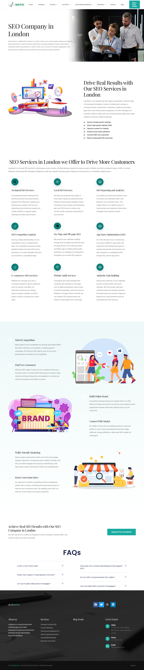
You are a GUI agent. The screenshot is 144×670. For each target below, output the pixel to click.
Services (45, 619)
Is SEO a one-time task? (27, 566)
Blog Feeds (78, 619)
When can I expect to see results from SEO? (36, 575)
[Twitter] (101, 604)
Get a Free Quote (134, 4)
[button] (40, 567)
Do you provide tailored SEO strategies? (33, 584)
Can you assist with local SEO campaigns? (98, 586)
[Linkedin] (113, 604)
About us (12, 619)
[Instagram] (107, 604)
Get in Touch (111, 619)
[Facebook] (95, 604)
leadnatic (16, 665)
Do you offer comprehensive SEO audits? (97, 577)
